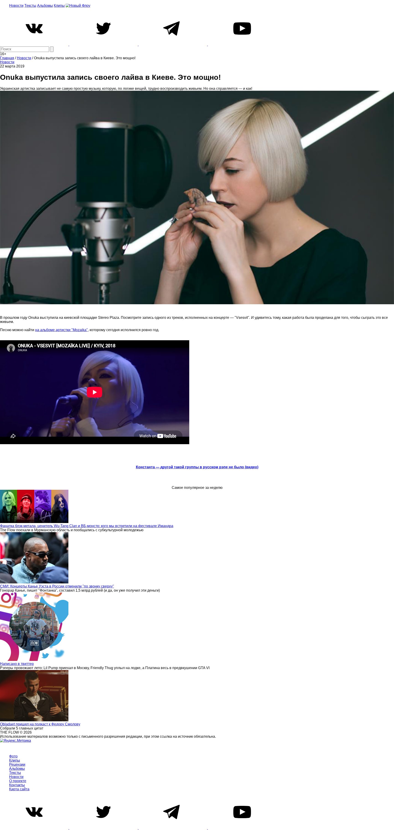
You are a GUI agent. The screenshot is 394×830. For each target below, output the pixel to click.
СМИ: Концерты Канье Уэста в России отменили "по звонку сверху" (57, 586)
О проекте (17, 781)
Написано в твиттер (17, 664)
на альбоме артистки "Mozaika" (61, 330)
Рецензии (17, 764)
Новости (16, 6)
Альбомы (45, 6)
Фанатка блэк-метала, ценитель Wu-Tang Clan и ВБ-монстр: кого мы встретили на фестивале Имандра (86, 526)
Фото (13, 756)
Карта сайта (19, 789)
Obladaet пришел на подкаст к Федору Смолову (40, 724)
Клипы (59, 6)
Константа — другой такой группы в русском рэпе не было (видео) (197, 467)
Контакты (17, 785)
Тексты (30, 6)
